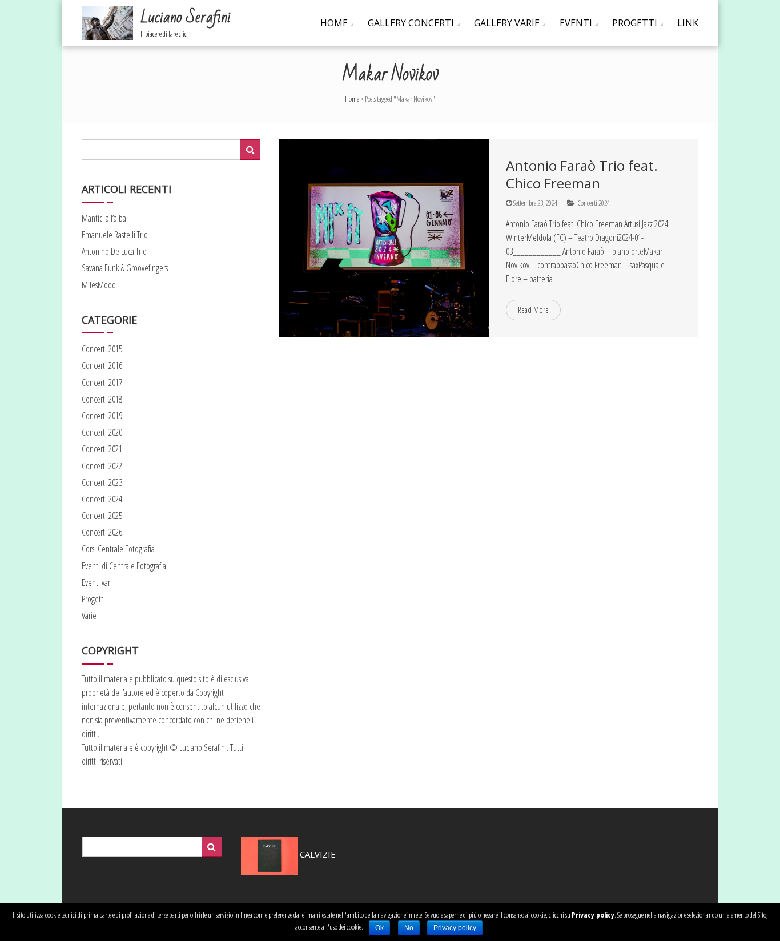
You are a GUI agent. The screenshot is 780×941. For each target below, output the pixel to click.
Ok (379, 928)
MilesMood (99, 285)
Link (687, 23)
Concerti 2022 (102, 466)
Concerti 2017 (102, 382)
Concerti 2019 (102, 415)
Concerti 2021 (102, 449)
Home (334, 23)
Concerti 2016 (102, 365)
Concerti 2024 (593, 203)
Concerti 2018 (102, 399)
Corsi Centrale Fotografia (118, 548)
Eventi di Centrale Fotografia (124, 566)
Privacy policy (593, 915)
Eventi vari (97, 582)
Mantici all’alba (104, 218)
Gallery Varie (507, 23)
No (408, 928)
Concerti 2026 (102, 532)
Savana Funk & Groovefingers (125, 268)
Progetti (634, 23)
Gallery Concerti (411, 23)
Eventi (576, 23)
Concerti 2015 (102, 349)
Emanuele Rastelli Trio (115, 234)
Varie (89, 615)
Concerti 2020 (102, 432)
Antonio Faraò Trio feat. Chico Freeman (582, 174)
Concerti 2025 (102, 515)
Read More (533, 309)
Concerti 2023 (102, 482)
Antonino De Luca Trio (114, 251)
